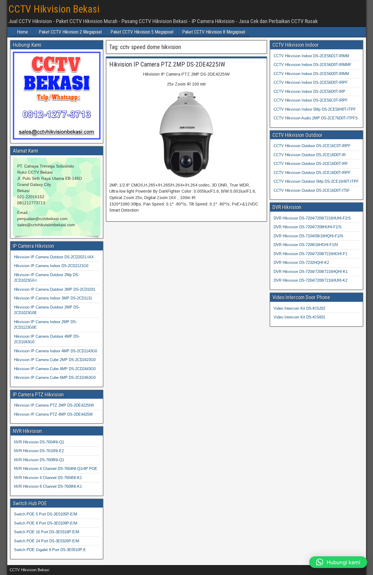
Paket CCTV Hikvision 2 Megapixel (70, 32)
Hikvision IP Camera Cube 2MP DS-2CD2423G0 (55, 360)
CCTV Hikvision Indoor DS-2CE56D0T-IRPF (311, 82)
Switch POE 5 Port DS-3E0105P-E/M (45, 514)
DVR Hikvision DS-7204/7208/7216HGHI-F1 (310, 254)
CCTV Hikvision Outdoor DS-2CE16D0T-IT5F (312, 190)
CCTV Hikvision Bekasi (53, 9)
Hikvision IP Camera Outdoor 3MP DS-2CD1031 (54, 289)
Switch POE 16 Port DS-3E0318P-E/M (46, 532)
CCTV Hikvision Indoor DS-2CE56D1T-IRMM (311, 56)
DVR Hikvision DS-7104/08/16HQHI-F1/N (308, 236)
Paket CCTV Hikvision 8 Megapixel (213, 32)
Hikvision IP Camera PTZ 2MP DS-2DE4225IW (167, 64)
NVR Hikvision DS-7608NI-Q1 (39, 460)
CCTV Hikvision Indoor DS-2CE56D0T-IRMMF (312, 64)
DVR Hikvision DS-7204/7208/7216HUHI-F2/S (312, 218)
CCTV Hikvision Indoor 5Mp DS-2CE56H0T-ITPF (315, 109)
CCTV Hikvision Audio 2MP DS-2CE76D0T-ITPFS (316, 118)
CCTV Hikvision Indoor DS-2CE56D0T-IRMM (311, 74)
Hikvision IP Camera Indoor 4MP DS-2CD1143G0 (55, 351)
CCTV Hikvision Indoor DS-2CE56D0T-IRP (309, 91)
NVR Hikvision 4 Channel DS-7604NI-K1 (48, 477)
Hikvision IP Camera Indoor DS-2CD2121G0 (51, 266)
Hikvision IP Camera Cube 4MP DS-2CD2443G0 (55, 369)
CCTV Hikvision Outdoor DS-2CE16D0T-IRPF (312, 172)
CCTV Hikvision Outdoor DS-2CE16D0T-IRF (311, 163)
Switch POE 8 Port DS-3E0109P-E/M (45, 523)
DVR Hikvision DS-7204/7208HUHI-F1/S (308, 227)
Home (22, 32)
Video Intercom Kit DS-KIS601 (299, 317)
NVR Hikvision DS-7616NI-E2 (39, 451)
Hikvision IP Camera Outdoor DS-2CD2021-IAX (54, 257)
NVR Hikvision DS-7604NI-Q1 (39, 442)
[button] (338, 562)
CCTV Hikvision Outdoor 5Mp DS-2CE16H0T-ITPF (316, 181)
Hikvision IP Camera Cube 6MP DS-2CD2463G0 (55, 377)
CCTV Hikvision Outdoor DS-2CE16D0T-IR (310, 155)
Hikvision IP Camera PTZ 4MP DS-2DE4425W (53, 414)
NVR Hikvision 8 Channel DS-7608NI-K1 (48, 486)
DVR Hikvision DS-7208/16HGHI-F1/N (306, 245)
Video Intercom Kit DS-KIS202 (299, 308)
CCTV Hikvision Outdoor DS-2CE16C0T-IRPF (312, 146)
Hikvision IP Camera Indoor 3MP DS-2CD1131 (53, 298)
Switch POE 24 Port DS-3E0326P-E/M (46, 541)
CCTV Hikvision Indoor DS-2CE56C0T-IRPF (311, 100)
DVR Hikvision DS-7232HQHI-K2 (301, 262)
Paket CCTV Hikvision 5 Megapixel (141, 32)
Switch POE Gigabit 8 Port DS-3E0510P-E (50, 550)
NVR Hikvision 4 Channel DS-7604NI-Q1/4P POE (55, 468)
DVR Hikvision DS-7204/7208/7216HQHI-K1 (311, 271)
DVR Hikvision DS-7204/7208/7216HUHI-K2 (310, 280)
